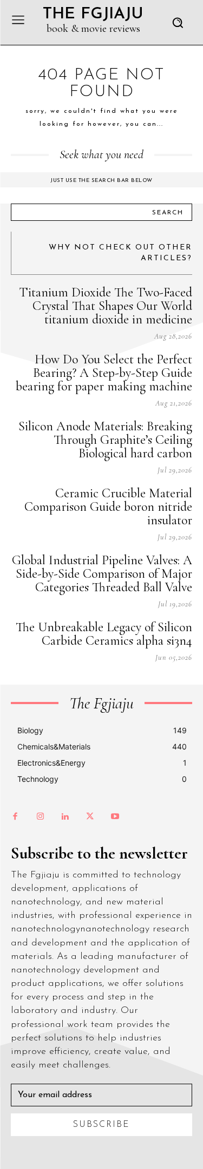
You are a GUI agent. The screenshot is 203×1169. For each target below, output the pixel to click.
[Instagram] (40, 817)
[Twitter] (90, 817)
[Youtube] (115, 817)
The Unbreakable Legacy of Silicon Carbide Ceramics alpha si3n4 (104, 633)
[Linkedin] (65, 817)
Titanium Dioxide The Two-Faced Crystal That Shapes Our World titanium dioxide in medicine (105, 306)
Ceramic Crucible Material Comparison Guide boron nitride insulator (108, 506)
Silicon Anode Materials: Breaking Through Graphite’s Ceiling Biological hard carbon (105, 439)
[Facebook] (15, 817)
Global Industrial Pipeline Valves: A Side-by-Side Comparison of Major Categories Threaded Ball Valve (102, 573)
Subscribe (101, 1124)
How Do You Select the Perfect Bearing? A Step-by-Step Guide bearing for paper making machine (104, 373)
